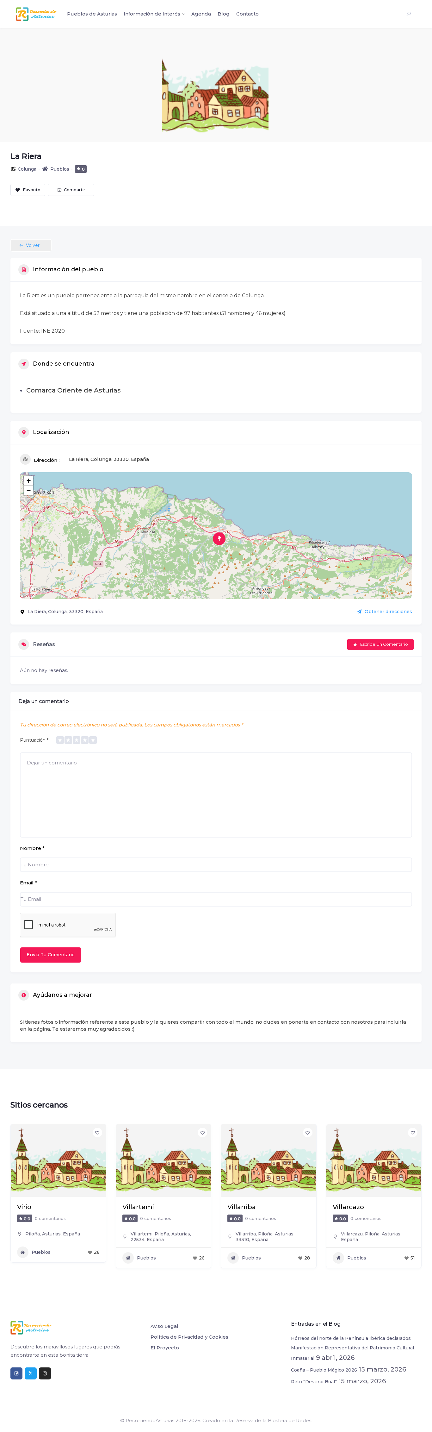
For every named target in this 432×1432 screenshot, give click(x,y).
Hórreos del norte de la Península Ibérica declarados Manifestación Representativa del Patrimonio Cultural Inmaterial (352, 1348)
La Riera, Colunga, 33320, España (109, 459)
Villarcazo (243, 1207)
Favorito (31, 189)
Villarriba (136, 1207)
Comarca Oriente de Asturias (73, 390)
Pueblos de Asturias (92, 14)
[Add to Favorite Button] (97, 1132)
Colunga (27, 169)
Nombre (32, 848)
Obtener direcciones (388, 611)
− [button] (29, 490)
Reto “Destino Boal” (314, 1382)
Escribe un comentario (384, 644)
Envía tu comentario (51, 955)
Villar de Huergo (359, 1207)
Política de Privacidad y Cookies (189, 1337)
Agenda (201, 14)
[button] (15, 1198)
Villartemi (33, 1207)
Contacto (247, 14)
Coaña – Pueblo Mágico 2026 (324, 1370)
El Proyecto (165, 1348)
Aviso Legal (164, 1326)
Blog (224, 14)
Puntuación (34, 740)
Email (28, 883)
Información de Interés (152, 14)
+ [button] (29, 481)
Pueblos (59, 169)
